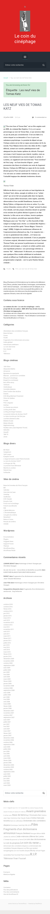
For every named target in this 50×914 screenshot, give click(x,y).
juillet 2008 (7, 695)
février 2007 (7, 733)
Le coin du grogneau (11, 843)
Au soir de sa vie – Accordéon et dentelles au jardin (22, 570)
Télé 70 (5, 434)
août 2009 (6, 668)
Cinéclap (6, 494)
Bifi (4, 488)
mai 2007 (6, 726)
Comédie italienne (9, 389)
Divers (5, 335)
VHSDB (5, 524)
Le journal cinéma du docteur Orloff (15, 414)
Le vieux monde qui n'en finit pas (14, 416)
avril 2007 (6, 729)
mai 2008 (6, 699)
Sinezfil (5, 432)
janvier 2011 (7, 640)
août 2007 (6, 720)
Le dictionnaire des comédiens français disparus (22, 847)
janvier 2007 (7, 735)
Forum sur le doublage (11, 503)
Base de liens (7, 333)
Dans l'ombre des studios (12, 391)
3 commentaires (41, 117)
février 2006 (7, 760)
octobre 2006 (7, 742)
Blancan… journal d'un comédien (14, 375)
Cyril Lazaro (7, 454)
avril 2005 (6, 783)
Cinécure (6, 385)
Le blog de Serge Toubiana (12, 412)
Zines (5, 437)
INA (4, 508)
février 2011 (7, 638)
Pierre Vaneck (25, 855)
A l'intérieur (22, 812)
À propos (6, 872)
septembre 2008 (8, 690)
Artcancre (6, 371)
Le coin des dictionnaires (35, 839)
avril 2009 (6, 677)
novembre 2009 (8, 661)
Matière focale (8, 421)
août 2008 (6, 692)
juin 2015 (6, 613)
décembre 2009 (8, 658)
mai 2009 (6, 674)
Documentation (8, 537)
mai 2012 (6, 627)
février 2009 (7, 681)
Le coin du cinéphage (25, 38)
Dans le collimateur (16, 821)
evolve (10, 903)
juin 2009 (6, 672)
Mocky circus (35, 851)
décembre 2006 (8, 738)
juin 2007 (6, 724)
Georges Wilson (36, 833)
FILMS (9, 269)
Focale (5, 400)
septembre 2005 (8, 772)
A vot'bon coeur (7, 815)
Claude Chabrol (26, 818)
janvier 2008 (7, 708)
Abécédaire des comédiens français (15, 331)
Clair (19, 818)
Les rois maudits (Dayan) (22, 851)
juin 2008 (6, 697)
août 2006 (6, 747)
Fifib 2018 (28, 825)
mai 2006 (6, 753)
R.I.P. (4, 351)
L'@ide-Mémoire (9, 510)
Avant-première (36, 811)
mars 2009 (6, 679)
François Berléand (23, 833)
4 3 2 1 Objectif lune (9, 808)
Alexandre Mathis (9, 369)
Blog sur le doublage (10, 378)
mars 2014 (6, 618)
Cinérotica (13, 818)
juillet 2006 (7, 749)
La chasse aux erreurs (10, 407)
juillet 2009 (7, 670)
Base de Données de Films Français (15, 485)
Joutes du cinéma (9, 836)
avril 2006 (6, 756)
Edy (23, 825)
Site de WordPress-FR (10, 894)
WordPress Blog (8, 548)
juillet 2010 (7, 643)
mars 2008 (6, 704)
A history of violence (13, 812)
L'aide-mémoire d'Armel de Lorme (30, 836)
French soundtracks (10, 506)
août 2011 (6, 631)
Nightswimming (8, 425)
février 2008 (7, 706)
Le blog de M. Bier (9, 409)
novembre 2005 (8, 767)
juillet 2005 (7, 776)
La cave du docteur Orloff (12, 461)
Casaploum (7, 452)
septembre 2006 (8, 744)
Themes (6, 546)
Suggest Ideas (8, 541)
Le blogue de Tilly (9, 463)
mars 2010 (6, 652)
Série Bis (6, 430)
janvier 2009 (7, 683)
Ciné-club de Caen (9, 492)
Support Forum (8, 544)
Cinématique (7, 387)
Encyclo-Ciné (7, 501)
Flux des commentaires (11, 892)
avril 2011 (6, 634)
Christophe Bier (35, 815)
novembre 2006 (8, 740)
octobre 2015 (7, 611)
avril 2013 (6, 620)
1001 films (6, 366)
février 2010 (7, 654)
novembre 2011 (8, 629)
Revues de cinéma (9, 521)
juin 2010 (6, 645)
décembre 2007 (8, 711)
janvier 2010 (7, 656)
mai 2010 (6, 647)
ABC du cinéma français (32, 808)
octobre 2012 (7, 625)
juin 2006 (6, 751)
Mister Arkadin (8, 423)
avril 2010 (6, 649)
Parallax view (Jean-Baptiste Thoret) (15, 428)
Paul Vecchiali (15, 855)
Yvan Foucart (19, 858)
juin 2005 (6, 778)
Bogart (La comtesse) (10, 380)
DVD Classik (7, 499)
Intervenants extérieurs (10, 344)
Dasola (5, 394)
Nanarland (6, 517)
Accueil (5, 78)
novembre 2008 (8, 686)
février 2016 (7, 609)
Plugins (5, 539)
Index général (7, 342)
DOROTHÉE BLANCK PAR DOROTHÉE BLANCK (19, 572)
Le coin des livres (9, 347)
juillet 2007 (7, 722)
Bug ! (27, 815)
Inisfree (5, 405)
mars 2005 (6, 785)
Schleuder (6, 472)
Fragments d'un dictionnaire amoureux (16, 340)
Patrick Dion (7, 470)
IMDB (43, 833)
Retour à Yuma (8, 519)
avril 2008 (6, 702)
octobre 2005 (7, 769)
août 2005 (6, 774)
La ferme (20, 839)
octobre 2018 (7, 604)
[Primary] (25, 56)
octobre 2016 (7, 607)
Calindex (6, 490)
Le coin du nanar (29, 842)
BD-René (6, 450)
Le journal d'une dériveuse (12, 465)
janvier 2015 (7, 616)
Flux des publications (10, 890)
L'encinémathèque (9, 512)
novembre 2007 (8, 713)
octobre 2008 (7, 688)
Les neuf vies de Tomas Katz (28, 269)
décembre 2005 (8, 765)
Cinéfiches (6, 497)
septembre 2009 (8, 665)
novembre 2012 (8, 622)
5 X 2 (16, 808)
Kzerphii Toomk (8, 456)
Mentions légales (9, 874)
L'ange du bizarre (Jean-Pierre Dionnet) (16, 459)
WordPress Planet (9, 550)
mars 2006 (6, 758)
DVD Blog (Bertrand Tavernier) (13, 396)
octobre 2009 (7, 663)
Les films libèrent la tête (11, 418)
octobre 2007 (7, 715)
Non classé (7, 349)
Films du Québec (9, 398)
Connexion (7, 887)
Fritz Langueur (8, 403)
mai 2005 (6, 781)
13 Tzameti (21, 808)
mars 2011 (6, 636)
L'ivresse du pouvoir (10, 839)
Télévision (6, 353)
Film (16, 269)
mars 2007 (6, 731)
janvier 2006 (7, 763)
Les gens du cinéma (10, 515)
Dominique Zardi (16, 825)
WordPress (38, 903)
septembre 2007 (8, 717)
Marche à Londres (9, 468)
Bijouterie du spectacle (11, 373)
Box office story (8, 382)
